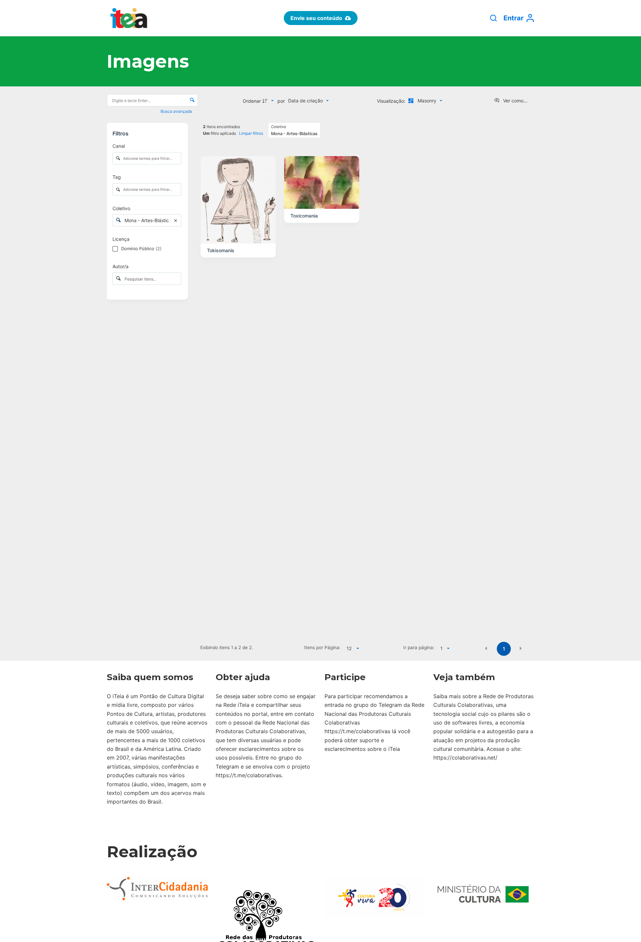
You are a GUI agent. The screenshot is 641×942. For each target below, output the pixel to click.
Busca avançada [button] (177, 111)
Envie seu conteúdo (316, 18)
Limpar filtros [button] (251, 133)
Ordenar (252, 101)
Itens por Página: (322, 647)
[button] (486, 648)
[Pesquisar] (493, 18)
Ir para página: (418, 647)
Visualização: (392, 101)
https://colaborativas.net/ (465, 757)
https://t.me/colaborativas (248, 775)
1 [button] (504, 648)
